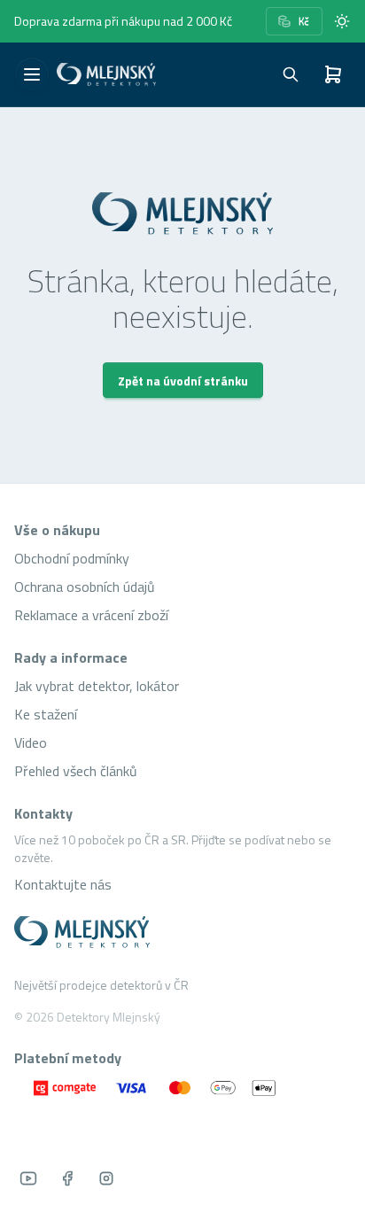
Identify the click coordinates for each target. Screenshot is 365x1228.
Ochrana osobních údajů (84, 586)
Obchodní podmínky (71, 558)
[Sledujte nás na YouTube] (28, 1178)
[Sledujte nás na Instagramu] (106, 1178)
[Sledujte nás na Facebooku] (67, 1178)
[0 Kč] (333, 74)
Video (30, 742)
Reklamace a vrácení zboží (91, 615)
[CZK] (294, 21)
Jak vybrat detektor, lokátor (96, 685)
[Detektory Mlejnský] (182, 932)
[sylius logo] (106, 74)
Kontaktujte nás (63, 884)
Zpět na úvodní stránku (183, 380)
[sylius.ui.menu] (32, 74)
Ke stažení (45, 714)
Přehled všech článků (75, 770)
